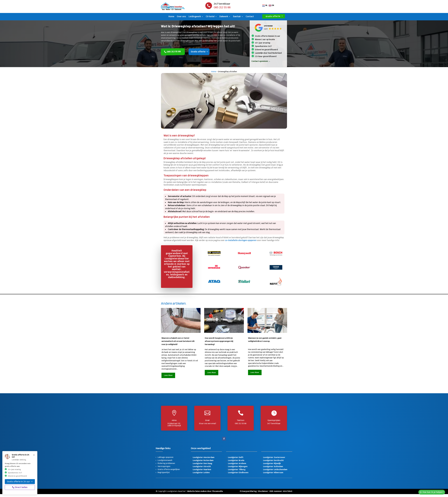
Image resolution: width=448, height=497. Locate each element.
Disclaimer (263, 491)
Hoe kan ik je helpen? (433, 492)
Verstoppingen (164, 466)
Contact (250, 17)
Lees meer (168, 375)
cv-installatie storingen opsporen (240, 240)
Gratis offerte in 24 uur (18, 481)
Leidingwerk (195, 17)
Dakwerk (223, 17)
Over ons (181, 17)
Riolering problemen (166, 463)
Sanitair (237, 17)
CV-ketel (210, 17)
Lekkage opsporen (165, 457)
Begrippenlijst (164, 472)
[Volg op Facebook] (224, 439)
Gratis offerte (273, 16)
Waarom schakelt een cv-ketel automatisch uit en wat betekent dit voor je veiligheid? (178, 341)
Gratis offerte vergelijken (169, 469)
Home (171, 17)
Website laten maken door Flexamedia (205, 491)
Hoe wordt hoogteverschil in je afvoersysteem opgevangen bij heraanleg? (219, 341)
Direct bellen (21, 487)
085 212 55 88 (174, 51)
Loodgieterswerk (165, 460)
